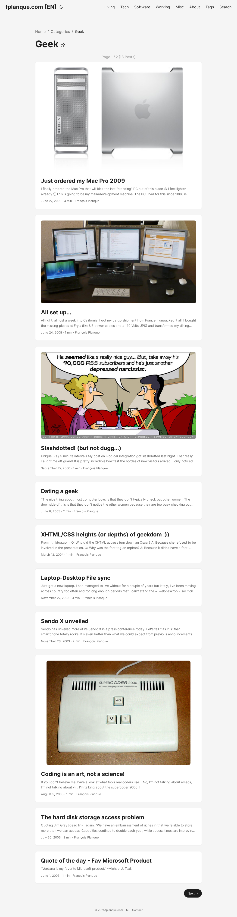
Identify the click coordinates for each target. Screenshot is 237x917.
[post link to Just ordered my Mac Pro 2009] (118, 135)
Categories (60, 31)
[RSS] (63, 44)
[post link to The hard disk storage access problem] (118, 826)
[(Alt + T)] (61, 7)
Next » (193, 893)
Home (40, 31)
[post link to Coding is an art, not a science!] (118, 728)
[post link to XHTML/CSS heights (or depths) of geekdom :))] (118, 544)
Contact (137, 910)
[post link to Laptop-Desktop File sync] (118, 587)
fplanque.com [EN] (31, 6)
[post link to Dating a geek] (118, 500)
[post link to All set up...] (118, 277)
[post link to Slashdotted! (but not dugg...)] (118, 411)
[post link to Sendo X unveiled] (118, 630)
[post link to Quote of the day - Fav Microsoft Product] (118, 867)
